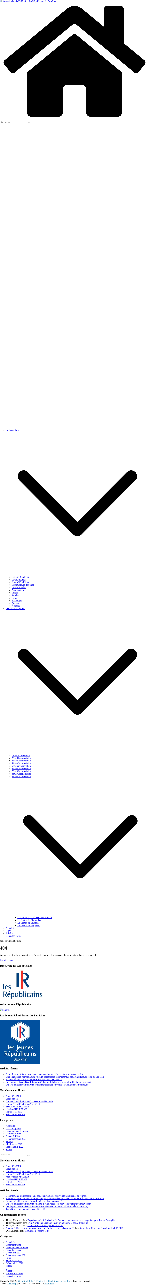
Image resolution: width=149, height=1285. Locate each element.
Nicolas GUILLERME (16, 1109)
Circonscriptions (13, 1128)
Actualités (10, 928)
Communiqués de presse (23, 585)
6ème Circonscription (21, 768)
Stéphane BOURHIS (15, 1114)
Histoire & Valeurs (20, 577)
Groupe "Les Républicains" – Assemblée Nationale (29, 1101)
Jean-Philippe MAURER (17, 1106)
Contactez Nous (13, 936)
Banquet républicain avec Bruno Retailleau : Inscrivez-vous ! (34, 1079)
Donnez (15, 598)
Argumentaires (18, 590)
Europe (9, 1141)
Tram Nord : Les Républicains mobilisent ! (25, 1209)
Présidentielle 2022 (14, 1147)
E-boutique (17, 600)
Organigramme (18, 579)
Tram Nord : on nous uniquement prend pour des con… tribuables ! (58, 1223)
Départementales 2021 (16, 1139)
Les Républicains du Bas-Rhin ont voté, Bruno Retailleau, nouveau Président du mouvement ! (49, 1082)
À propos (16, 606)
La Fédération (12, 430)
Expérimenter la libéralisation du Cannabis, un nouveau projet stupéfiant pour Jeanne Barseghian (72, 1220)
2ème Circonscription (21, 758)
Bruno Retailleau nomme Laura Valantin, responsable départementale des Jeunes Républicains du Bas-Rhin (55, 1077)
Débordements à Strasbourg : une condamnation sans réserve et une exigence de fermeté (46, 1074)
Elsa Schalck (12, 1098)
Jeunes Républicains (21, 582)
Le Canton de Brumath (28, 923)
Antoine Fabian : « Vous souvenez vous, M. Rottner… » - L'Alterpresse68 (40, 1228)
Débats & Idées (19, 587)
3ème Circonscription (21, 760)
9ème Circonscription (21, 776)
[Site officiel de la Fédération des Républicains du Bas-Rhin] (28, 1)
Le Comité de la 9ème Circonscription (34, 917)
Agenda (9, 930)
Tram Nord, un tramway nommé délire (45, 1225)
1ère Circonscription (21, 755)
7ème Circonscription (21, 771)
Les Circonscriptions (15, 608)
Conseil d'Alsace (13, 1133)
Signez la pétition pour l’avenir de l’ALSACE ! (101, 1228)
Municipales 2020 (14, 1144)
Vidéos (15, 592)
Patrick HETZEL (14, 1112)
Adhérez (15, 595)
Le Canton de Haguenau (28, 925)
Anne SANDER (13, 1096)
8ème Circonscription (21, 774)
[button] (77, 574)
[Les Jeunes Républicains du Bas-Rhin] (20, 1063)
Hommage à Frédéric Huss (37, 1231)
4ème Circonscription (21, 763)
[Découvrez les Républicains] (22, 998)
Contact (15, 603)
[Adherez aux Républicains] (4, 1010)
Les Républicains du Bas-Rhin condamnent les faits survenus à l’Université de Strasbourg (47, 1084)
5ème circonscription (21, 766)
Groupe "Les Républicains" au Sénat (23, 1104)
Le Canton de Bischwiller (29, 920)
